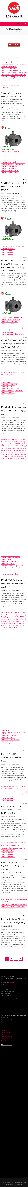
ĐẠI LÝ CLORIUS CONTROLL (9, 68)
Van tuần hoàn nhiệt (8, 250)
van (3, 78)
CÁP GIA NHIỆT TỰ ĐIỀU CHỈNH (10, 60)
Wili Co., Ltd (14, 15)
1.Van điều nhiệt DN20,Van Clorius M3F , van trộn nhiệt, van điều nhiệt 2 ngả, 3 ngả (14, 264)
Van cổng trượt (6, 559)
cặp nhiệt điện (6, 62)
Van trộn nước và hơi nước (10, 172)
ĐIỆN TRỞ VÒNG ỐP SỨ (8, 76)
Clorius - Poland (7, 151)
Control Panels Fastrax (9, 66)
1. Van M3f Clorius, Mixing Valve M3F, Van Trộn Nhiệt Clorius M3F (13, 922)
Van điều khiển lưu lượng (9, 81)
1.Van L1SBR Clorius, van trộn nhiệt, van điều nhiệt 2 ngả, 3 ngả (13, 584)
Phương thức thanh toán (7, 1040)
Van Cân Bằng (6, 319)
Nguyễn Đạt (4, 96)
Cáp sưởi (14, 62)
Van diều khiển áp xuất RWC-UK (15, 78)
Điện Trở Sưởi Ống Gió (18, 74)
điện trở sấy (22, 72)
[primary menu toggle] (2, 24)
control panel (21, 64)
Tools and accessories (11, 93)
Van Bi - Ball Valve (7, 382)
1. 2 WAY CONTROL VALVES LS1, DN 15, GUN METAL (12, 866)
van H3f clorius (6, 160)
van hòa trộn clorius (8, 162)
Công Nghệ (5, 848)
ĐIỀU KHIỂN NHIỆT (20, 76)
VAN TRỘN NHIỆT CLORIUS (9, 166)
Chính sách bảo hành (6, 1032)
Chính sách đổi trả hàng (6, 1036)
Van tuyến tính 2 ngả (8, 174)
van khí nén (5, 330)
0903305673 (13, 982)
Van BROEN (17, 151)
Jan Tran (3, 193)
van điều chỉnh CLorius (17, 153)
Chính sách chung (5, 1030)
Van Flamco (5, 87)
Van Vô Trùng (20, 334)
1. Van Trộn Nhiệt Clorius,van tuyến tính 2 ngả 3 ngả (13, 757)
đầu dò (4, 72)
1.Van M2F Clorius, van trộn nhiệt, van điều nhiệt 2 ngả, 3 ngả (13, 410)
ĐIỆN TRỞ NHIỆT (12, 72)
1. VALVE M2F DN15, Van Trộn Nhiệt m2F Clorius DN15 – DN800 (12, 810)
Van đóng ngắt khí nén (8, 565)
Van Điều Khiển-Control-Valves (11, 85)
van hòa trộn (17, 160)
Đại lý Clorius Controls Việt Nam (11, 70)
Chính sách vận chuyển (6, 1038)
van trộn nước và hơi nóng (10, 170)
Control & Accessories (8, 64)
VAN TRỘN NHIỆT (20, 164)
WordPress (19, 1184)
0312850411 (17, 987)
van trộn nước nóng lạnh (9, 168)
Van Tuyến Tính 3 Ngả (8, 177)
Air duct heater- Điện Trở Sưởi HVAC (12, 57)
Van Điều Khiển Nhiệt (8, 83)
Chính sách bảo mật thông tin (8, 1034)
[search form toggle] (22, 24)
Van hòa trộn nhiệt (7, 164)
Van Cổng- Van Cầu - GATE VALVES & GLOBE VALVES (13, 733)
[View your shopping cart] (25, 24)
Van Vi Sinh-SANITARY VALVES (10, 399)
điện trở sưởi (6, 74)
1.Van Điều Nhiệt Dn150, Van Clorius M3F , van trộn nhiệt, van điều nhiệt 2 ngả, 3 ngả (14, 344)
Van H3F (18, 158)
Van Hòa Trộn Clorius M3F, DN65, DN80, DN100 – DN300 (13, 186)
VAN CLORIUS (5, 153)
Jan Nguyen (4, 270)
